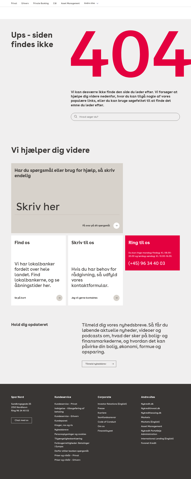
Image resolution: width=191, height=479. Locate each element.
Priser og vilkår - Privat (67, 455)
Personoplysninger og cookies (70, 434)
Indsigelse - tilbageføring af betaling (69, 410)
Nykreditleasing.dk (151, 412)
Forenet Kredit (148, 443)
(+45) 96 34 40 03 (146, 263)
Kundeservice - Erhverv (67, 416)
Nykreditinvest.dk (150, 408)
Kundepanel (61, 420)
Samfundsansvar (107, 417)
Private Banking (41, 3)
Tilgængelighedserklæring (68, 438)
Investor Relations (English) (112, 404)
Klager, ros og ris (64, 425)
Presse (101, 408)
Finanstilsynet (105, 430)
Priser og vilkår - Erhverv (68, 460)
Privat (14, 3)
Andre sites (89, 3)
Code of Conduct (107, 421)
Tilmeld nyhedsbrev (95, 363)
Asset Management (70, 3)
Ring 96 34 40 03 (20, 410)
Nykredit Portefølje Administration (151, 432)
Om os (101, 426)
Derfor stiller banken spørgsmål (72, 451)
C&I (55, 3)
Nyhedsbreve (62, 429)
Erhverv (25, 3)
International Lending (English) (157, 438)
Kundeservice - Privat (66, 404)
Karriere (102, 412)
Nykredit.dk (147, 404)
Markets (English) (150, 421)
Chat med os (21, 420)
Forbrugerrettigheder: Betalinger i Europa (72, 445)
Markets (145, 417)
